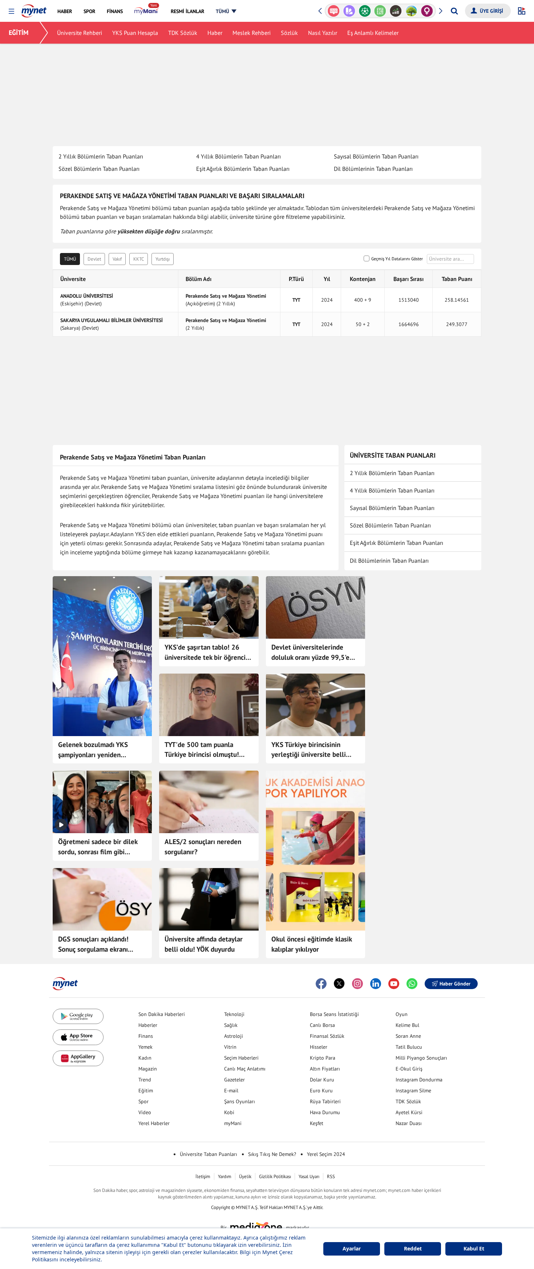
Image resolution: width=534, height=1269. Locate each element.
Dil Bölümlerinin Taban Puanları (373, 168)
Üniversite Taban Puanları (208, 1154)
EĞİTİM (18, 32)
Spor (143, 1101)
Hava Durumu (325, 1112)
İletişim (202, 1176)
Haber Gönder (455, 983)
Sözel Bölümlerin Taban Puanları (98, 168)
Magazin (147, 1068)
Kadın (144, 1058)
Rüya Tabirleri (325, 1101)
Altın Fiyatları (325, 1068)
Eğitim (145, 1090)
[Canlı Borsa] (396, 11)
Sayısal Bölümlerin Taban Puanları (376, 156)
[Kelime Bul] (380, 11)
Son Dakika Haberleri (161, 1014)
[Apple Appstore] (78, 1037)
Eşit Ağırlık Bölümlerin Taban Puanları (243, 168)
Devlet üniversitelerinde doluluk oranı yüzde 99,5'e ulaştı (310, 652)
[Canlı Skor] (364, 11)
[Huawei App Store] (78, 1058)
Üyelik (245, 1176)
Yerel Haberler (154, 1123)
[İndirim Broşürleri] (349, 11)
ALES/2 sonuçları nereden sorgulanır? (203, 846)
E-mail (231, 1090)
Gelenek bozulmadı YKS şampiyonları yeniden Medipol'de (93, 750)
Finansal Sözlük (327, 1036)
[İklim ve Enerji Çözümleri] (411, 11)
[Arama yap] (454, 11)
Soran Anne (408, 1036)
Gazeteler (234, 1079)
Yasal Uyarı (309, 1176)
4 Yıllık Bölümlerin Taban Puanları (238, 156)
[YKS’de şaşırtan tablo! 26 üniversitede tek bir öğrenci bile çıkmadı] (208, 607)
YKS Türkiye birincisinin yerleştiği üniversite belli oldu (308, 750)
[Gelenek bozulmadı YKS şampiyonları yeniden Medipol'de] (102, 656)
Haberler (147, 1025)
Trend (144, 1079)
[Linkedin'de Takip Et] (375, 983)
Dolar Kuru (322, 1079)
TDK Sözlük (182, 32)
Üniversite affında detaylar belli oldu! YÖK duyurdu (204, 944)
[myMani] (146, 11)
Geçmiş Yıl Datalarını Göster (397, 258)
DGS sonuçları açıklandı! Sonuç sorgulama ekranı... (95, 944)
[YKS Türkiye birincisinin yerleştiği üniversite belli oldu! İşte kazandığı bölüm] (315, 705)
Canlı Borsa (322, 1025)
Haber (214, 32)
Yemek (145, 1047)
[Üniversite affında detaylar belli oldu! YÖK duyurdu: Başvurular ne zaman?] (208, 899)
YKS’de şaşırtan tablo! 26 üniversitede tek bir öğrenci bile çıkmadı (205, 652)
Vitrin (230, 1047)
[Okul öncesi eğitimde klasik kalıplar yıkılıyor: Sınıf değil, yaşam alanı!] (315, 851)
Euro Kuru (321, 1090)
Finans (145, 1036)
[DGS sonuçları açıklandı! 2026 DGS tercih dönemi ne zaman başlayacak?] (102, 899)
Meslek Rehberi (251, 32)
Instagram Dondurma (419, 1079)
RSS (331, 1176)
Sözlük (289, 32)
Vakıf (117, 259)
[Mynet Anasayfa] (33, 8)
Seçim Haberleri (241, 1058)
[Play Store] (78, 1016)
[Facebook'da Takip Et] (321, 983)
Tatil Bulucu (409, 1047)
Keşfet (316, 1123)
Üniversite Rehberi (79, 32)
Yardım (224, 1176)
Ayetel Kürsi (409, 1112)
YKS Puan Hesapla (135, 32)
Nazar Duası (409, 1123)
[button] (11, 11)
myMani (233, 1123)
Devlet (94, 259)
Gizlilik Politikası (275, 1176)
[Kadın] (427, 11)
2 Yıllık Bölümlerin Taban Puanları (100, 156)
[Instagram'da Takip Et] (357, 983)
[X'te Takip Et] (339, 983)
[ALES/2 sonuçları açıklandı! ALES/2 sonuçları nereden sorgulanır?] (208, 802)
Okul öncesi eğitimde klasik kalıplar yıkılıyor (311, 944)
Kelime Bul (407, 1025)
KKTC (138, 259)
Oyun (402, 1014)
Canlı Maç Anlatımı (245, 1068)
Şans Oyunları (239, 1101)
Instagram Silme (413, 1090)
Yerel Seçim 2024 (326, 1154)
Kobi (229, 1112)
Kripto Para (322, 1058)
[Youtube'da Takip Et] (393, 983)
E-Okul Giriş (409, 1068)
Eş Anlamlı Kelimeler (373, 32)
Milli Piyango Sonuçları (421, 1058)
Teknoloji (234, 1014)
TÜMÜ (70, 259)
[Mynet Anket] (333, 11)
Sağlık (231, 1025)
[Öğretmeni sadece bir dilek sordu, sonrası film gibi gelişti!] (102, 802)
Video (144, 1112)
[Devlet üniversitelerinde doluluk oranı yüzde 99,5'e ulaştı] (315, 607)
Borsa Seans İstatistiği (334, 1014)
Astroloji (233, 1036)
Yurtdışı (162, 259)
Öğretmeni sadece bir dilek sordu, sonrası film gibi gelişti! (97, 847)
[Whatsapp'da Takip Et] (411, 983)
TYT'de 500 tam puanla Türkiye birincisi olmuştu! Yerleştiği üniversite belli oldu (202, 750)
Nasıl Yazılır (322, 32)
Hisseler (318, 1047)
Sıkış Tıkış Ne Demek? (272, 1154)
